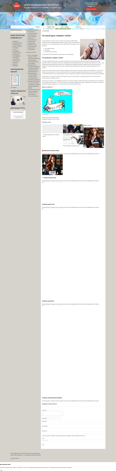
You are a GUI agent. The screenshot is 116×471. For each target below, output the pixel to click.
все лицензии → (14, 87)
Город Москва (31, 31)
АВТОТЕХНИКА (16, 54)
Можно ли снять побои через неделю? (50, 117)
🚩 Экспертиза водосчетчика (49, 177)
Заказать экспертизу (91, 9)
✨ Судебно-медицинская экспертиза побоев (50, 135)
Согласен (1, 470)
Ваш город (44, 430)
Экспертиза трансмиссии (48, 301)
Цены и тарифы (65, 27)
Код (45, 410)
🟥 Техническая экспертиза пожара (50, 150)
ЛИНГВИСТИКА (16, 59)
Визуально (43, 410)
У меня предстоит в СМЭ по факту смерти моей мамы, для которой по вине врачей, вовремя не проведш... (34, 84)
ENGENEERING (16, 51)
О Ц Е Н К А (15, 49)
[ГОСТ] (18, 118)
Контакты (78, 27)
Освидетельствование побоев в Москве (50, 119)
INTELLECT (15, 64)
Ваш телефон (45, 426)
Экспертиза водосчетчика (48, 204)
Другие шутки (45, 114)
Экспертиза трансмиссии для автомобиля (52, 397)
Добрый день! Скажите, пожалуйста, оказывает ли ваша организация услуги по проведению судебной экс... (34, 76)
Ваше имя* (44, 421)
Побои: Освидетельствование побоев (71, 145)
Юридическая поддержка (16, 30)
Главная (38, 27)
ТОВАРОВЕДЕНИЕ (17, 56)
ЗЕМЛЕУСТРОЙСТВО (17, 46)
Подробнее (69, 467)
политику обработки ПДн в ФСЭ (78, 435)
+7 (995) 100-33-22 (91, 4)
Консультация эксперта (31, 52)
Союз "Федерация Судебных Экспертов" (32, 455)
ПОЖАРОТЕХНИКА (17, 52)
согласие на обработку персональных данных (56, 435)
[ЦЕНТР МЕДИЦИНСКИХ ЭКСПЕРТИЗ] (16, 10)
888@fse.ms (91, 6)
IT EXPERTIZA (16, 48)
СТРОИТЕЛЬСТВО (17, 44)
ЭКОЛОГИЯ (15, 62)
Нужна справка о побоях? (68, 134)
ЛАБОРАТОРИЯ (16, 61)
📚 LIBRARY (15, 65)
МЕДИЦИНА (15, 41)
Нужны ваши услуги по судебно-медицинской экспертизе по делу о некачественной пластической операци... (34, 93)
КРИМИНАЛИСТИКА (17, 43)
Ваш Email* (44, 418)
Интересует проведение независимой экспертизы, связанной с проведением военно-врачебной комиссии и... (33, 68)
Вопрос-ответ (51, 27)
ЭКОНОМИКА (16, 57)
